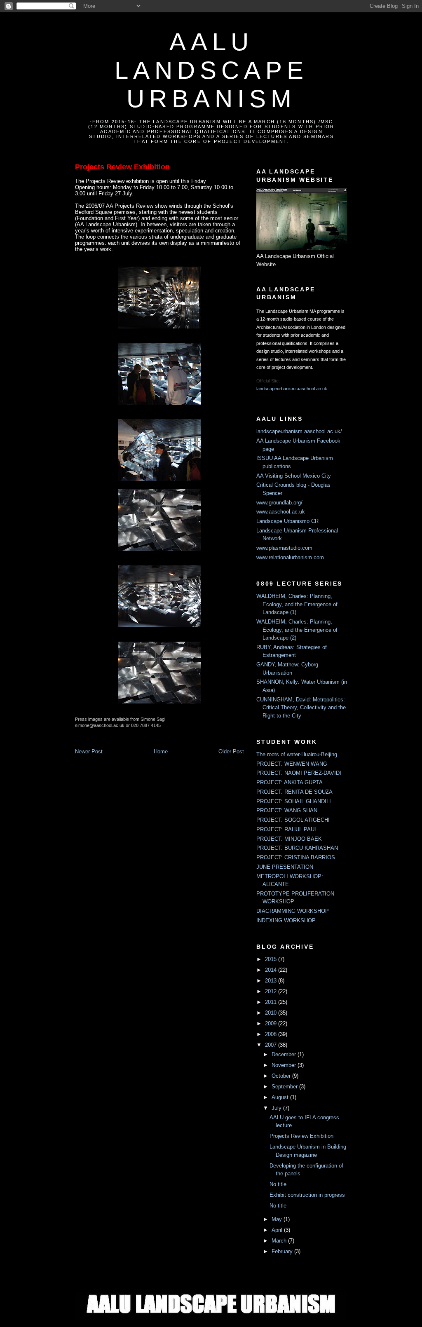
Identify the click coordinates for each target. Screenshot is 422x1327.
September (285, 1086)
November (285, 1065)
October (282, 1076)
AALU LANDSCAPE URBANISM (211, 70)
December (285, 1054)
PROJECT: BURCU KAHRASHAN (297, 848)
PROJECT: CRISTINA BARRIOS (295, 857)
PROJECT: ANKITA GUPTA (289, 782)
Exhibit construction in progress (307, 1195)
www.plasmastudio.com (284, 548)
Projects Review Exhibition (122, 167)
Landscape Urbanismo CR (287, 521)
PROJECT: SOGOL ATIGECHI (293, 820)
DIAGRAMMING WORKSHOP (292, 911)
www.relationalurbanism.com (290, 557)
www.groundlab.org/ (279, 502)
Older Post (231, 751)
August (281, 1097)
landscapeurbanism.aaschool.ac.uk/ (299, 431)
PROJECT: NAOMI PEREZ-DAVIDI (298, 773)
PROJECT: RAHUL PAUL (286, 829)
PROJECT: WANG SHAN (286, 810)
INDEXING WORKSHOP (286, 920)
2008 (271, 1034)
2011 (271, 1002)
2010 (271, 1013)
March (280, 1241)
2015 (271, 959)
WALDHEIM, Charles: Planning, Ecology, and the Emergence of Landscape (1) (297, 604)
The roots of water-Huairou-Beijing (296, 754)
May (278, 1219)
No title (278, 1184)
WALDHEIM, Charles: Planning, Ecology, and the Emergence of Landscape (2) (297, 630)
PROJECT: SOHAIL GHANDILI (293, 801)
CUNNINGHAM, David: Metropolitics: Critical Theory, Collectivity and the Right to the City (301, 707)
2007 (271, 1045)
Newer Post (89, 751)
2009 (271, 1023)
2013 (271, 981)
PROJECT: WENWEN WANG (291, 764)
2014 (271, 970)
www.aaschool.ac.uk (280, 512)
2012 (271, 991)
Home (161, 751)
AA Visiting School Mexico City (293, 476)
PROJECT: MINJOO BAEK (289, 839)
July (277, 1108)
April (278, 1230)
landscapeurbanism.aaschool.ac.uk (291, 388)
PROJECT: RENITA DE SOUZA (294, 792)
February (283, 1251)
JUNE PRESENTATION (284, 867)
